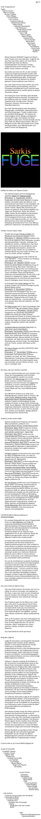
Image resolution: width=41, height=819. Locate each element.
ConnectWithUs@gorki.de (24, 743)
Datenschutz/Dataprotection (30, 814)
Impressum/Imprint (28, 816)
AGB (21, 813)
